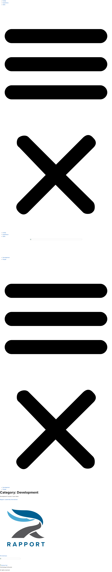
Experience (5, 2)
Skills (4, 4)
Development (6, 257)
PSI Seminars (3, 556)
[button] (56, 119)
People (4, 259)
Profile (4, 1)
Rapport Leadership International (9, 499)
